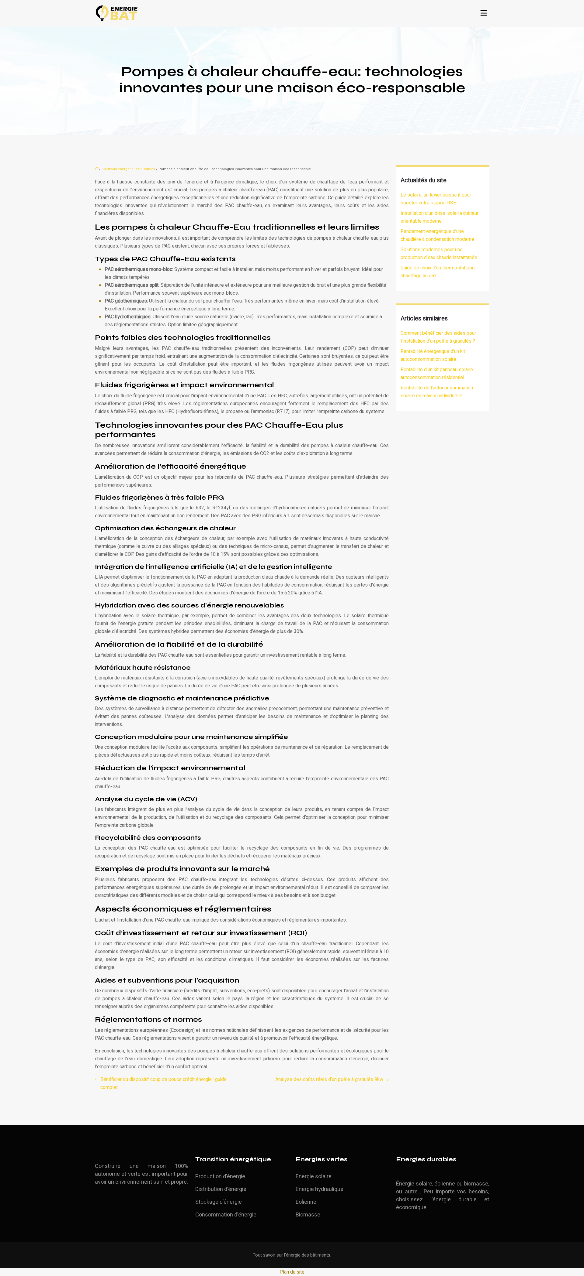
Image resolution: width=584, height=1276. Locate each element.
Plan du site (292, 1272)
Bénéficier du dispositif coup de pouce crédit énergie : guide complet (163, 1083)
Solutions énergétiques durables (128, 169)
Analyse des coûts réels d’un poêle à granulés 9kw (329, 1079)
